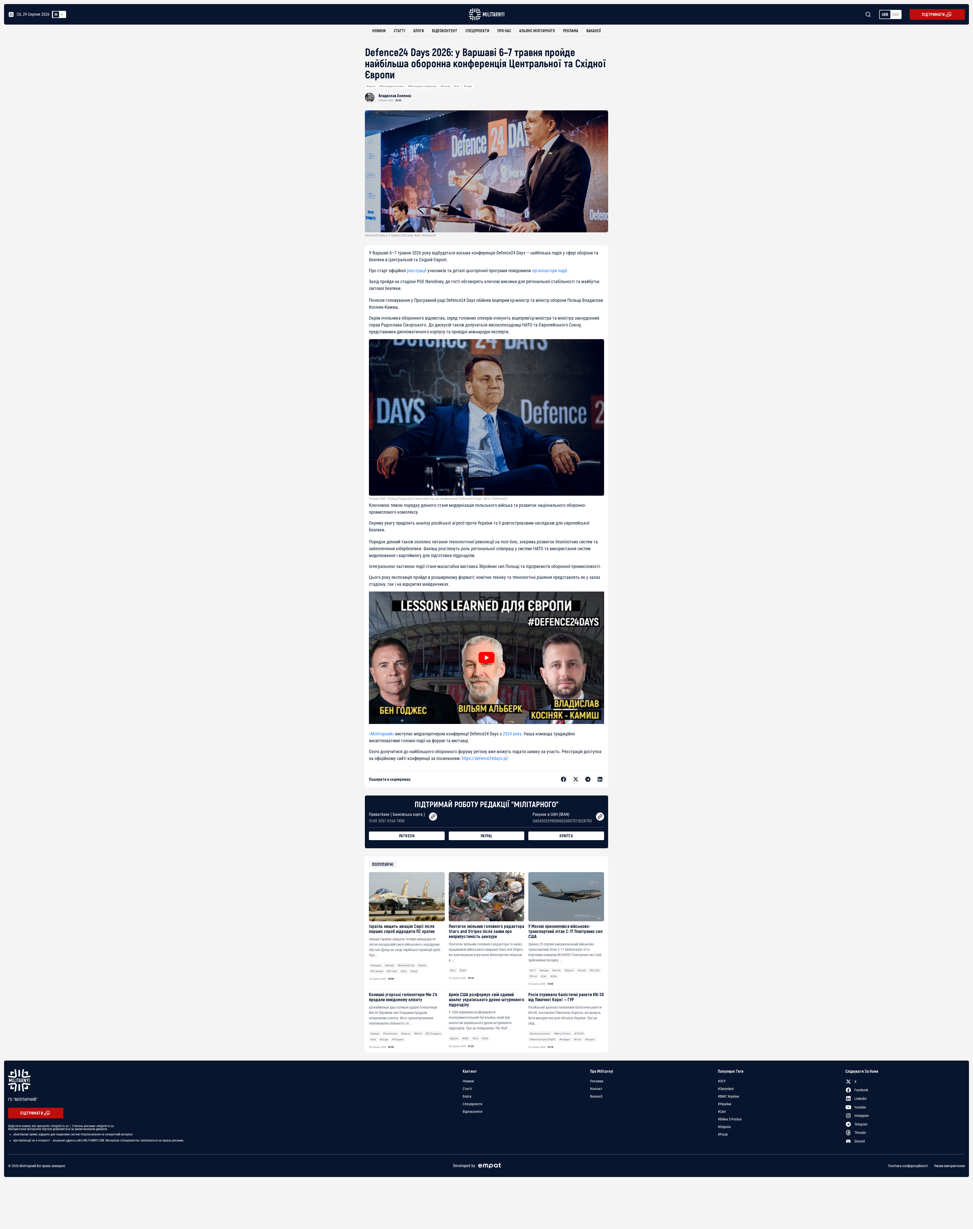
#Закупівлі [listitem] (726, 1089)
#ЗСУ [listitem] (722, 1081)
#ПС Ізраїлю (376, 971)
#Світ (457, 86)
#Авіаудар (375, 965)
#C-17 (533, 970)
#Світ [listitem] (722, 1112)
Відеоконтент (444, 30)
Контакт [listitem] (596, 1089)
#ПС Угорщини (433, 1033)
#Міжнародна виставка (391, 86)
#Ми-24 (418, 1033)
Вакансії (593, 30)
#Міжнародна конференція (422, 86)
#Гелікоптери (390, 1033)
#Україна (589, 1039)
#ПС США (595, 970)
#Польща (445, 86)
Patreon (407, 835)
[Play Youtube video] (486, 658)
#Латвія (582, 970)
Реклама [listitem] (596, 1081)
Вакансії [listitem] (596, 1096)
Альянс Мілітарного (537, 30)
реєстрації (416, 270)
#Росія (533, 976)
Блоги (418, 30)
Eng (895, 14)
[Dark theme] (62, 14)
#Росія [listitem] (723, 1134)
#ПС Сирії (392, 971)
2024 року (512, 733)
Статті (399, 30)
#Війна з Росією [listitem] (730, 1119)
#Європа (371, 86)
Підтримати (933, 14)
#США (463, 970)
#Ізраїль (422, 965)
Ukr (885, 14)
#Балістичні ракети (540, 1033)
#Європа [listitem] (724, 1127)
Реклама (570, 30)
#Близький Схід (406, 965)
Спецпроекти (477, 30)
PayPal (487, 835)
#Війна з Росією (562, 1033)
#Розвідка (564, 1039)
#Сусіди (468, 86)
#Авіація (389, 965)
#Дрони (454, 1038)
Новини (379, 30)
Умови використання (949, 1166)
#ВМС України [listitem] (728, 1096)
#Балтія (556, 970)
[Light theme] (56, 14)
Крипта (566, 835)
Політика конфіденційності (908, 1166)
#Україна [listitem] (724, 1104)
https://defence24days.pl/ (485, 758)
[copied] (433, 816)
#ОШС (465, 1038)
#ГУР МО (579, 1033)
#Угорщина (398, 1039)
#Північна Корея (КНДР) (542, 1039)
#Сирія (414, 971)
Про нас (504, 30)
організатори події (549, 270)
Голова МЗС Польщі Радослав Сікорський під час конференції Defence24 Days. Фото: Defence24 (438, 498)
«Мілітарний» (381, 733)
